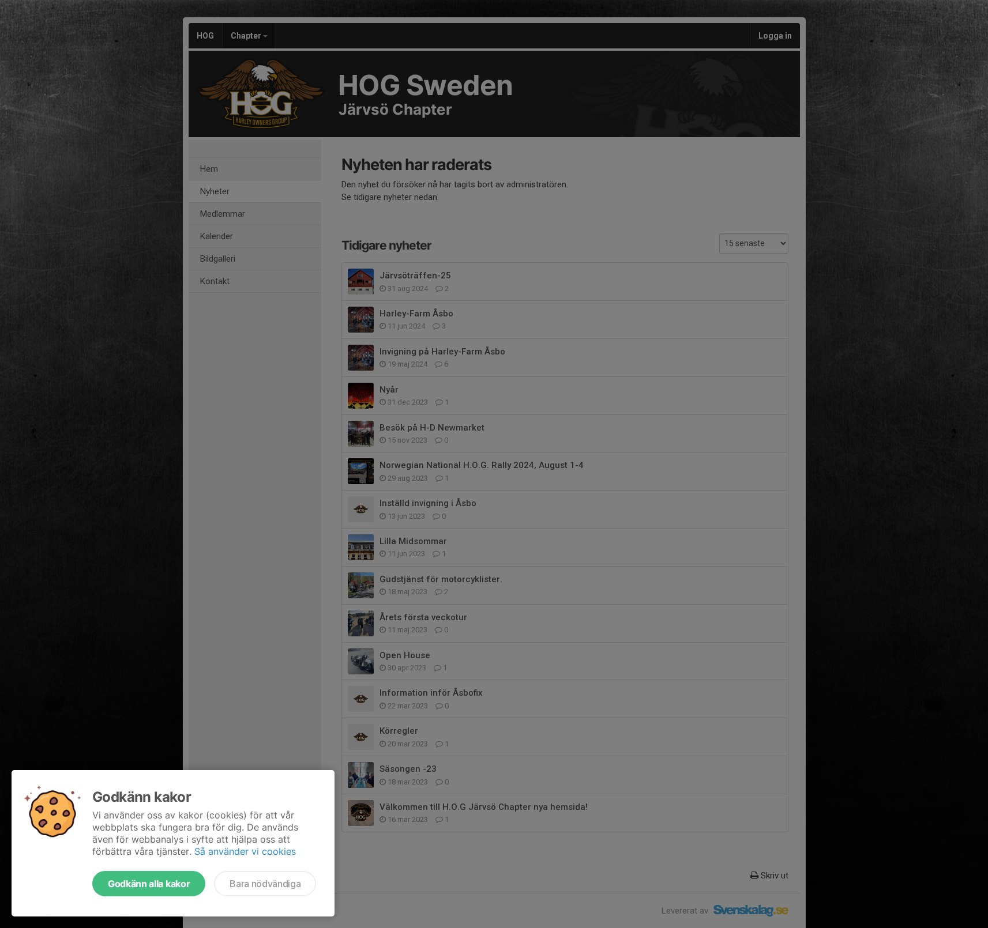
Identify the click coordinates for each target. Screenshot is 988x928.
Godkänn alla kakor (149, 883)
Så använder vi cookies (245, 851)
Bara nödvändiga (265, 883)
